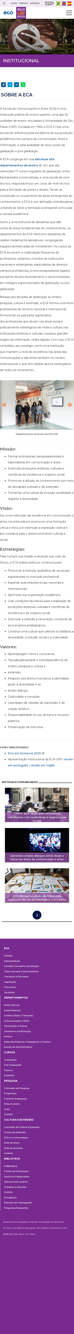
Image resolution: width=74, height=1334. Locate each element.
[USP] (49, 3)
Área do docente (13, 1148)
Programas (10, 1093)
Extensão (9, 1075)
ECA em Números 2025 (24, 753)
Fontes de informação (16, 1171)
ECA (6, 948)
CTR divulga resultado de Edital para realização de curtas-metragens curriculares (37, 897)
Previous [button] (4, 405)
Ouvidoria (9, 992)
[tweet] (9, 84)
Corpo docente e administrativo (21, 971)
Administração (12, 961)
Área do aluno (12, 1103)
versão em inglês (43, 765)
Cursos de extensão (15, 1132)
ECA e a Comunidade (16, 1137)
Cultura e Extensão (19, 1119)
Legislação (10, 982)
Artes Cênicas (11, 1005)
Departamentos (16, 997)
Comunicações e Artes (16, 1020)
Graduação (10, 1059)
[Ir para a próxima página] (37, 915)
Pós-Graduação (13, 1065)
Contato (8, 1114)
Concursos (10, 987)
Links (7, 1109)
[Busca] (4, 3)
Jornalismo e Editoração (17, 1031)
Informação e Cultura (15, 1026)
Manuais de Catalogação (18, 1202)
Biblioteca (12, 1158)
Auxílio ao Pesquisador (16, 1176)
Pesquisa (10, 1080)
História (8, 955)
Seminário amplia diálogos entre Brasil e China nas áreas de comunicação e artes (37, 857)
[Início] (15, 13)
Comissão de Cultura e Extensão (22, 1127)
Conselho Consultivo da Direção (21, 966)
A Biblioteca (10, 1166)
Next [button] (70, 405)
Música (8, 1036)
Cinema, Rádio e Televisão (18, 1015)
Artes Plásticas (12, 1010)
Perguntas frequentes (16, 1208)
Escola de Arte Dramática (18, 1047)
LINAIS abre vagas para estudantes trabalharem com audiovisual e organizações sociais (37, 817)
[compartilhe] (3, 84)
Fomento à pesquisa (15, 1098)
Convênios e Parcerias (16, 976)
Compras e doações (15, 1187)
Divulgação (10, 1197)
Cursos (9, 1052)
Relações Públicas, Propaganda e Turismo (27, 1041)
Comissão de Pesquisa (16, 1088)
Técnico (8, 1070)
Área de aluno (12, 1142)
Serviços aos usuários (16, 1181)
